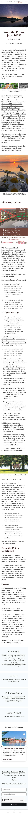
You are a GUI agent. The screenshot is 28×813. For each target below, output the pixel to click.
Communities (8, 775)
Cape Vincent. (16, 150)
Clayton (4, 150)
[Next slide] (26, 746)
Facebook (23, 194)
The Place (22, 772)
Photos (16, 774)
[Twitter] (14, 811)
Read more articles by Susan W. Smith (14, 716)
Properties (5, 774)
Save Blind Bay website (14, 450)
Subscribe (14, 804)
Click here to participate (17, 698)
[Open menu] (2, 2)
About (15, 775)
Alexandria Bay (16, 148)
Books (11, 774)
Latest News (18, 541)
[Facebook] (8, 811)
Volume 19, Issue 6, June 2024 (11, 679)
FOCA (6, 541)
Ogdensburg (5, 148)
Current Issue (6, 772)
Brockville (21, 146)
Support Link (20, 600)
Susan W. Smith (15, 39)
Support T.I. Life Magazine (14, 701)
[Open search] (26, 2)
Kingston (4, 146)
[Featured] (24, 734)
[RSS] (15, 780)
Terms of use (23, 783)
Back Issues (14, 772)
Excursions (22, 774)
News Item (16, 681)
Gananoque (13, 146)
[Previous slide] (1, 746)
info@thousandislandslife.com (12, 664)
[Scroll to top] (20, 811)
